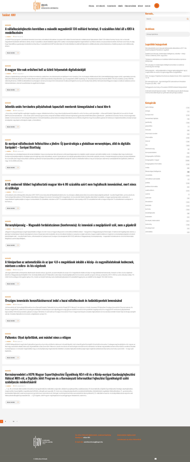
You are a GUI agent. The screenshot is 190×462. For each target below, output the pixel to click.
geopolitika (148, 126)
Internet (147, 141)
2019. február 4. (18, 304)
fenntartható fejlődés (151, 118)
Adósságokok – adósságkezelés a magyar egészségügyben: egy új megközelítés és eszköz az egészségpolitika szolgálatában (166, 71)
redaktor (8, 36)
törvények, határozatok (152, 220)
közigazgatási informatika (153, 164)
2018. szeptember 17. (20, 386)
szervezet (148, 198)
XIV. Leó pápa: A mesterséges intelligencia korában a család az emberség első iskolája (164, 65)
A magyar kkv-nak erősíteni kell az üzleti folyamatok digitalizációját (45, 69)
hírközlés (148, 130)
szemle (147, 194)
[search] (155, 5)
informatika (149, 137)
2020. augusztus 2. (19, 110)
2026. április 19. (18, 341)
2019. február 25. (18, 229)
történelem (148, 216)
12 (13, 421)
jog (146, 145)
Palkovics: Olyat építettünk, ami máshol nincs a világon (38, 337)
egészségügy (149, 107)
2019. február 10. (18, 269)
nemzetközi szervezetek (152, 179)
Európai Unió (149, 114)
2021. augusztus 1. (19, 73)
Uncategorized (149, 228)
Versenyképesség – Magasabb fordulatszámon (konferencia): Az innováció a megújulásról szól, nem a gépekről (70, 225)
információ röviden (151, 133)
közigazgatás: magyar (152, 160)
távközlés (148, 205)
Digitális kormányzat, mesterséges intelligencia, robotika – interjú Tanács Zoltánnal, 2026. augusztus (165, 54)
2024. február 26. (18, 36)
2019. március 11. (19, 192)
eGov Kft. (86, 437)
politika (147, 182)
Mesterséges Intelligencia (167, 172)
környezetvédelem (151, 152)
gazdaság (8, 25)
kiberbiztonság (150, 148)
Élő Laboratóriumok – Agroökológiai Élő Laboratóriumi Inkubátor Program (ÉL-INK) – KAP (165, 82)
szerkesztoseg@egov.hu (93, 442)
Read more (11, 53)
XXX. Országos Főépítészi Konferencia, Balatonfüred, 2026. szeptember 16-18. (167, 77)
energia (147, 111)
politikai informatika (151, 186)
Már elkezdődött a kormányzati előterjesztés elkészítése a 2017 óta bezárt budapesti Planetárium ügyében (165, 49)
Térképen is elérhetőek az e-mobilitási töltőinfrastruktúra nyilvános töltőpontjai (165, 60)
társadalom (149, 201)
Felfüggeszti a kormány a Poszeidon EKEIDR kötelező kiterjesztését (166, 87)
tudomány (148, 224)
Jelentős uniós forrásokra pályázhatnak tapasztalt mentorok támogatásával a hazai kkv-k (58, 106)
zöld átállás (148, 232)
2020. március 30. (19, 151)
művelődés (148, 175)
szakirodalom (149, 190)
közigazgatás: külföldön (152, 156)
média (147, 167)
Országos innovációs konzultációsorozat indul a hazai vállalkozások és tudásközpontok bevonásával (63, 300)
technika (148, 209)
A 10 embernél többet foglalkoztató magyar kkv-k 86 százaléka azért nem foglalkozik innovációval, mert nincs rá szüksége (70, 186)
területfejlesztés (150, 213)
